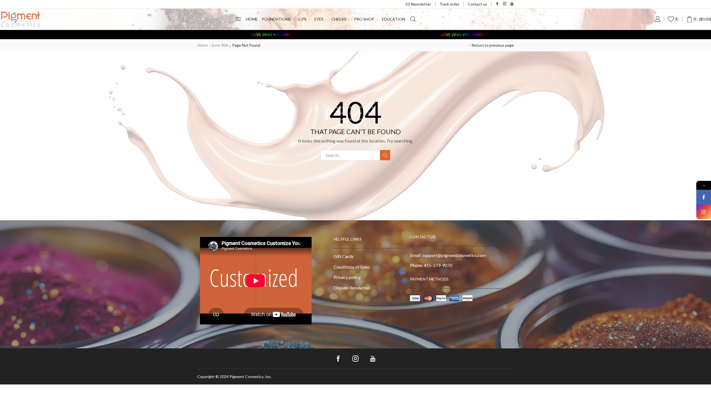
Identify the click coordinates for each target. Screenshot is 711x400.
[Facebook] (497, 4)
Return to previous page (493, 45)
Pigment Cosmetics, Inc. (250, 376)
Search (385, 155)
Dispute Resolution (352, 287)
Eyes (319, 19)
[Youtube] (512, 4)
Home (252, 19)
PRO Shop (364, 19)
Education (393, 19)
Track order (449, 4)
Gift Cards (344, 256)
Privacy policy (347, 277)
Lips (303, 19)
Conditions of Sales (352, 266)
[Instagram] (505, 4)
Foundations (276, 19)
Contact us (477, 4)
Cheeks (338, 19)
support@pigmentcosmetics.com (454, 255)
